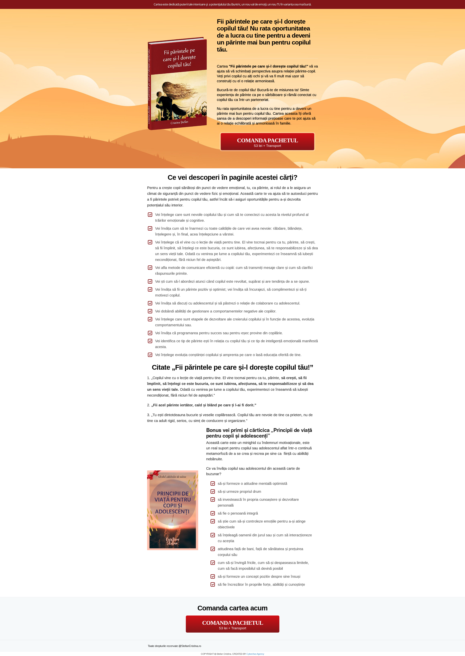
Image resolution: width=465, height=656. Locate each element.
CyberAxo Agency (255, 654)
